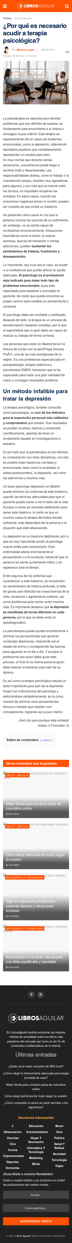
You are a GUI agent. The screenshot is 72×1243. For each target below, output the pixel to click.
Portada (7, 18)
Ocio (59, 1132)
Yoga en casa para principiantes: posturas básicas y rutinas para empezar (31, 905)
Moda (36, 1164)
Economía (12, 1168)
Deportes (12, 1162)
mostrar (46, 740)
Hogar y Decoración (36, 1140)
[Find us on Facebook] (31, 994)
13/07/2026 (13, 865)
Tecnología (59, 1160)
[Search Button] (67, 6)
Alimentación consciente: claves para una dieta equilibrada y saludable (34, 959)
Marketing (36, 1158)
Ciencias (13, 1138)
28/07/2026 (13, 814)
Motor (59, 1126)
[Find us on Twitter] (40, 995)
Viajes (59, 1166)
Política (59, 1138)
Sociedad (59, 1154)
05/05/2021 (48, 49)
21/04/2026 (13, 916)
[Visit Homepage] (36, 6)
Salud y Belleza (23, 18)
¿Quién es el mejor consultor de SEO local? (36, 1066)
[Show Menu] (5, 6)
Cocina (12, 1150)
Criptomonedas (13, 1156)
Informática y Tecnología (24, 877)
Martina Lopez (25, 49)
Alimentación (13, 1132)
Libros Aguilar (22, 1235)
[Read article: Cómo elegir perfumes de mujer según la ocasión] (36, 845)
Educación (36, 1126)
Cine (13, 1144)
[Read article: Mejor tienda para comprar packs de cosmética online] (36, 794)
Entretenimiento (37, 1132)
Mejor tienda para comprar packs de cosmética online (33, 806)
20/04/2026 (13, 967)
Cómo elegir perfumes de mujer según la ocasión (35, 857)
